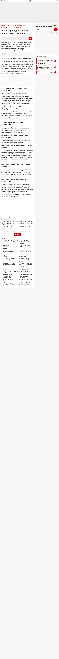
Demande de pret (8, 226)
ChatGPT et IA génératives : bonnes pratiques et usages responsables (45, 61)
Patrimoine (6, 25)
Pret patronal (6, 231)
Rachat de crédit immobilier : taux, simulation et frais (7, 276)
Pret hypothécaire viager (25, 221)
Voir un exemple (54, 32)
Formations (41, 56)
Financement (18, 27)
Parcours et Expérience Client (45, 72)
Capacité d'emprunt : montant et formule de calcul (25, 251)
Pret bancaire (22, 231)
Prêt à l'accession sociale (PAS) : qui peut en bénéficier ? (25, 276)
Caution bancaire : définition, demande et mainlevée (25, 242)
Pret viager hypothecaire (9, 221)
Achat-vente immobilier (8, 27)
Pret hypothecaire (24, 223)
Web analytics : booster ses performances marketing (44, 67)
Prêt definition (22, 226)
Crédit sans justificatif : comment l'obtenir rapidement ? (24, 284)
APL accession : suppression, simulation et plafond (10, 247)
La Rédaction (5, 38)
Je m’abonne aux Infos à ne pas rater (15, 54)
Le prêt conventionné (24, 271)
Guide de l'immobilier (20, 25)
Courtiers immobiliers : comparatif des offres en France (25, 260)
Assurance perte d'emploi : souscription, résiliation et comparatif (26, 265)
